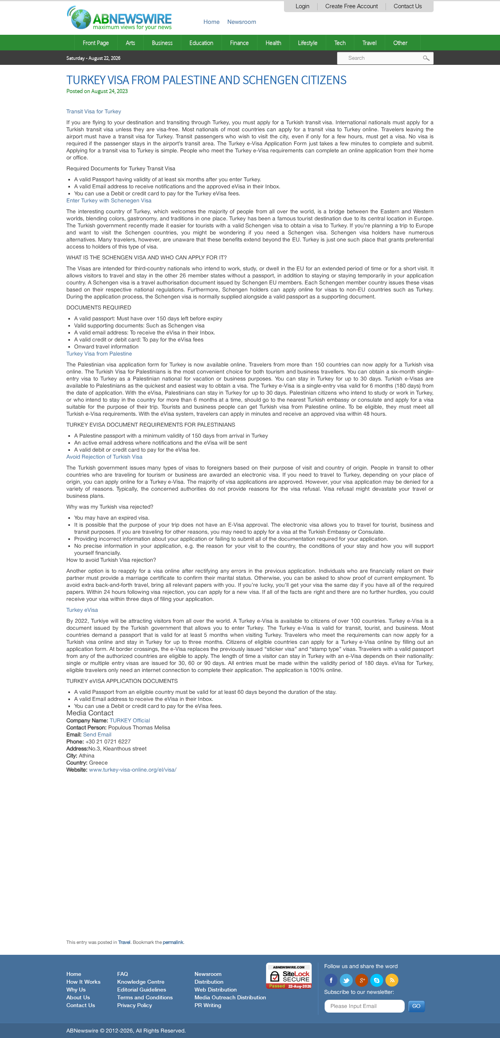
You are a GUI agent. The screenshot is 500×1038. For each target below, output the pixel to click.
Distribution (209, 982)
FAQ (122, 974)
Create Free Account (351, 6)
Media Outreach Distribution (230, 997)
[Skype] (376, 981)
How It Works (83, 982)
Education (201, 42)
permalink (173, 942)
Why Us (76, 990)
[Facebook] (331, 981)
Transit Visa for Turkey (93, 111)
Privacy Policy (134, 1005)
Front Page (96, 42)
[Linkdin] (361, 981)
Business (162, 42)
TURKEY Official (130, 720)
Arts (130, 42)
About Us (78, 997)
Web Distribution (216, 990)
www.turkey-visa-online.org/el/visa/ (133, 769)
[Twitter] (346, 981)
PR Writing (208, 1005)
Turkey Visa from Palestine (99, 353)
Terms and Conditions (145, 997)
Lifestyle (308, 42)
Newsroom (241, 21)
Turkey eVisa (83, 610)
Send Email (97, 734)
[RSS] (391, 981)
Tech (340, 42)
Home (212, 21)
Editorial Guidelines (141, 990)
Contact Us (408, 6)
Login (302, 6)
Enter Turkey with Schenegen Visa (109, 200)
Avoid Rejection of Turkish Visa (104, 457)
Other (400, 42)
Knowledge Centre (140, 982)
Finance (239, 42)
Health (273, 42)
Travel (369, 42)
